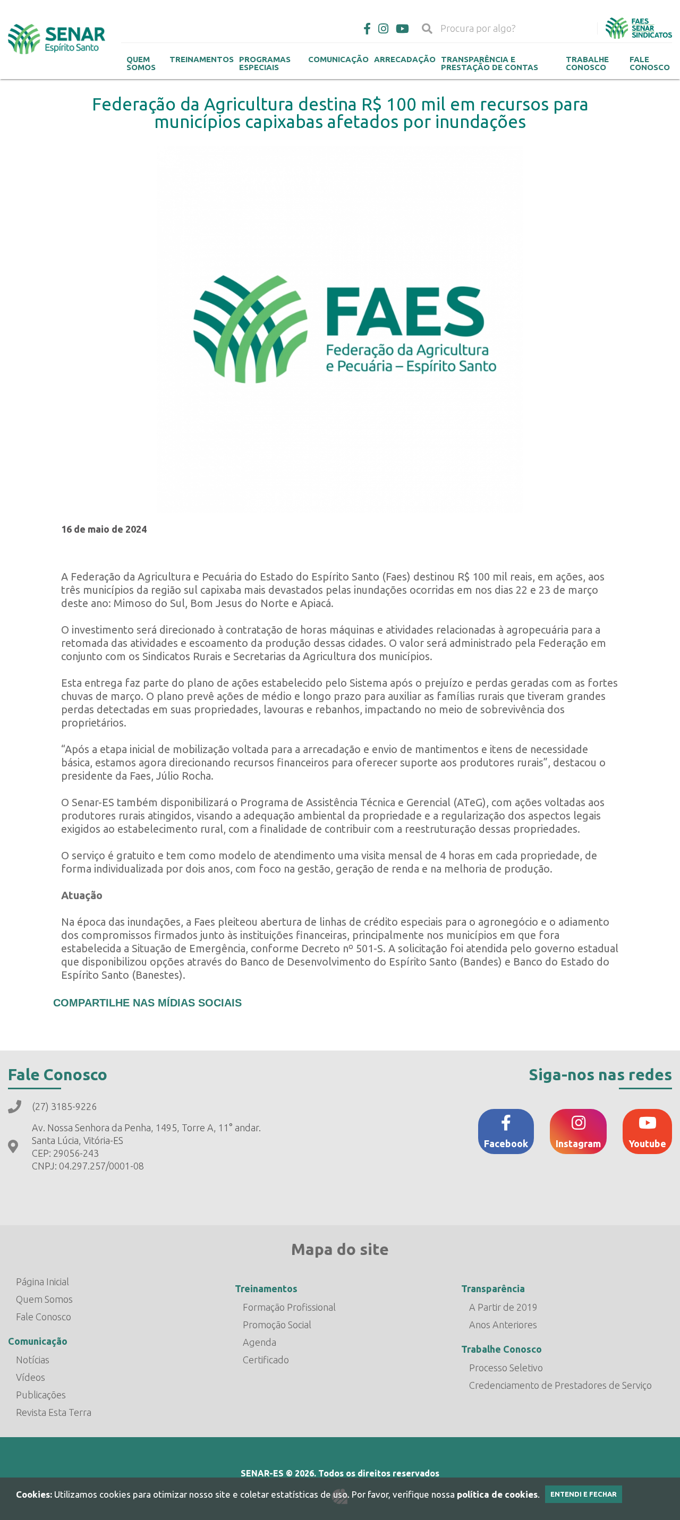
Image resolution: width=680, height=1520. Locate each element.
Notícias (32, 1359)
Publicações (41, 1394)
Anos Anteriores (503, 1324)
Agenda (259, 1342)
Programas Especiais (265, 63)
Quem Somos (141, 63)
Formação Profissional (289, 1307)
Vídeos (30, 1377)
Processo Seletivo (506, 1367)
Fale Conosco (43, 1316)
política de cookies (497, 1494)
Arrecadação (405, 59)
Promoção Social (277, 1324)
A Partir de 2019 (503, 1307)
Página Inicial (42, 1281)
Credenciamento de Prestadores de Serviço (560, 1385)
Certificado (266, 1359)
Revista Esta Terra (53, 1412)
